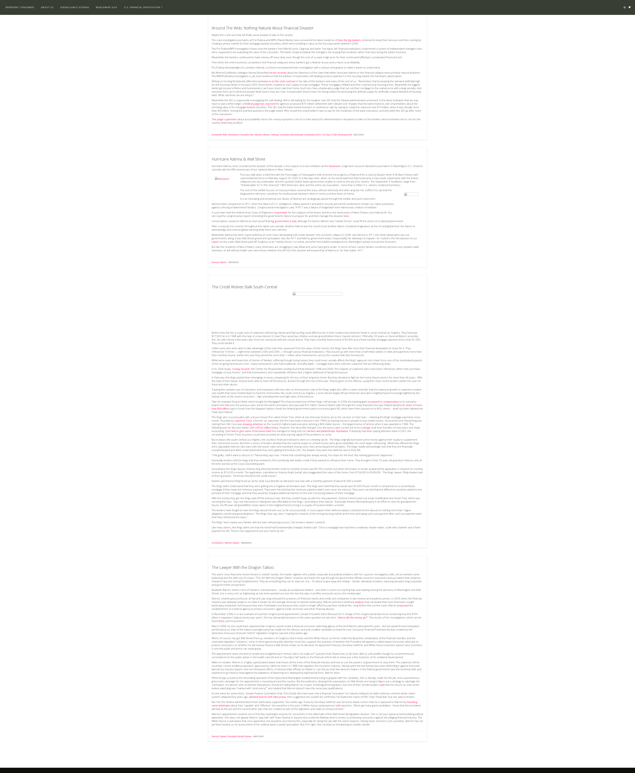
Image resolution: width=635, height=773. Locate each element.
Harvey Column (219, 262)
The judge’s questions (224, 119)
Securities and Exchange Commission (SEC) (300, 135)
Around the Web (219, 135)
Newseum (334, 166)
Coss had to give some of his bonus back (248, 431)
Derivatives (233, 135)
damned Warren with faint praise (267, 696)
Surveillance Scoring (74, 7)
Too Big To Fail (329, 135)
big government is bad (283, 221)
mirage (366, 427)
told (338, 705)
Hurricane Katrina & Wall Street (238, 159)
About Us (47, 7)
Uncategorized (345, 135)
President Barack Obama (240, 736)
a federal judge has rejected (259, 103)
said (382, 684)
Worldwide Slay (106, 7)
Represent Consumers (20, 7)
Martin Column (262, 135)
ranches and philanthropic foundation (327, 431)
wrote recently (278, 72)
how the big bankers (349, 40)
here (346, 216)
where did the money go (352, 617)
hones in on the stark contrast (278, 81)
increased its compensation (383, 401)
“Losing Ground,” (241, 368)
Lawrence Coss (243, 420)
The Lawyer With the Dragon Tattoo (243, 567)
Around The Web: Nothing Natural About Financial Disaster (263, 28)
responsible (280, 212)
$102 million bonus (267, 427)
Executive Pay (247, 135)
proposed (403, 605)
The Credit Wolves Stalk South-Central (244, 286)
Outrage (275, 135)
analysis (359, 602)
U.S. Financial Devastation (142, 7)
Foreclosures (217, 543)
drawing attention (253, 424)
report (215, 241)
